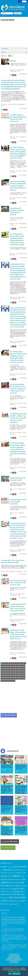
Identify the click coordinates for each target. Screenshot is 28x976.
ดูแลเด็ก (18, 883)
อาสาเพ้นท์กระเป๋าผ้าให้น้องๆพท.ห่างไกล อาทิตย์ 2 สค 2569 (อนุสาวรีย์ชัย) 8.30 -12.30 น (21, 830)
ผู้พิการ (19, 892)
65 (6, 676)
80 (19, 678)
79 (16, 678)
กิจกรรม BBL (11, 867)
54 (4, 674)
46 (9, 672)
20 (19, 665)
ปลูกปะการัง (9, 889)
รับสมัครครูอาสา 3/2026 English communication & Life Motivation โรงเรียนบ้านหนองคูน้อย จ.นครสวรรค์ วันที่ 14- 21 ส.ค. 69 (18, 634)
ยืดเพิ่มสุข (13, 61)
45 (6, 672)
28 (14, 667)
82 (24, 678)
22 (24, 665)
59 (16, 674)
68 (14, 676)
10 (19, 663)
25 (6, 667)
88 (14, 680)
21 (21, 665)
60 (19, 674)
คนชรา (2, 870)
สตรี (11, 894)
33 (1, 669)
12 (24, 663)
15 (6, 665)
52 (24, 672)
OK (10, 973)
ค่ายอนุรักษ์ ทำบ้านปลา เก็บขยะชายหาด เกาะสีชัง (17, 479)
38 (14, 669)
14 (4, 665)
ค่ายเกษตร (9, 872)
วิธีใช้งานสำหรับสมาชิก (14, 957)
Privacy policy (16, 973)
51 (21, 672)
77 (11, 678)
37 (11, 669)
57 (11, 674)
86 (9, 680)
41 (21, 669)
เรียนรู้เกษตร (15, 904)
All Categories (4, 48)
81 (21, 678)
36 (9, 669)
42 (24, 669)
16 (9, 665)
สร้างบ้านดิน (16, 894)
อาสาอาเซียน (19, 901)
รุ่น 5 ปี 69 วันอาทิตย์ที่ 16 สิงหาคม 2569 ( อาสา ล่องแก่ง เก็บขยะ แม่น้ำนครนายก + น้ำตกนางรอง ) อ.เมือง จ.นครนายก (18, 388)
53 (1, 674)
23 (1, 667)
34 (4, 669)
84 (4, 680)
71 (21, 676)
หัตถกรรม (13, 897)
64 (4, 676)
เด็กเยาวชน (8, 904)
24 (4, 667)
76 (9, 678)
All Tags (3, 52)
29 (16, 667)
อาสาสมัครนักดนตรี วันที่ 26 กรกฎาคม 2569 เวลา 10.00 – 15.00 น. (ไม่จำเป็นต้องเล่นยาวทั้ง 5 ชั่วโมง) (18, 607)
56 (9, 674)
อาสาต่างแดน (11, 901)
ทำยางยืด (16, 886)
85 (6, 680)
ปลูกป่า (16, 888)
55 (6, 674)
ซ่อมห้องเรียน (12, 882)
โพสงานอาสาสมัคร (9, 715)
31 (21, 667)
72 (24, 676)
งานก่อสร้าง (18, 873)
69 (16, 676)
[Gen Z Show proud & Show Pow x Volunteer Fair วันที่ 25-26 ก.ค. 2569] (21, 800)
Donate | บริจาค (9, 848)
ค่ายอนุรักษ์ (22, 870)
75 (6, 678)
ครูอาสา (6, 869)
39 (16, 669)
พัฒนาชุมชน (5, 894)
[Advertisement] (14, 34)
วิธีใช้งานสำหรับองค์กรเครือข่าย (14, 959)
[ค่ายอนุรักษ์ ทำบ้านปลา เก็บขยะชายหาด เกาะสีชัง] (7, 759)
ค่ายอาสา (4, 873)
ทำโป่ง (21, 886)
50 (19, 672)
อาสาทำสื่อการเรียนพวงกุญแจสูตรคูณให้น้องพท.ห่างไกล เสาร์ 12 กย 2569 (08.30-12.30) (18, 118)
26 (9, 667)
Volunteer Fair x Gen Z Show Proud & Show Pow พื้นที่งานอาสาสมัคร (12, 561)
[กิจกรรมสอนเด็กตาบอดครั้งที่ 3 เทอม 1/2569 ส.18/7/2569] (21, 759)
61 (21, 674)
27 (11, 667)
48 (14, 672)
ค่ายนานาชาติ (15, 870)
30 (19, 667)
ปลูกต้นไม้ (3, 889)
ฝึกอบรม (23, 891)
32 (24, 667)
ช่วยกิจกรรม (10, 879)
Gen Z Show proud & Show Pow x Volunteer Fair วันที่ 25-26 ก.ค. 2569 (18, 582)
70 (19, 676)
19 (16, 665)
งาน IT (13, 872)
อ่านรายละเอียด (22, 73)
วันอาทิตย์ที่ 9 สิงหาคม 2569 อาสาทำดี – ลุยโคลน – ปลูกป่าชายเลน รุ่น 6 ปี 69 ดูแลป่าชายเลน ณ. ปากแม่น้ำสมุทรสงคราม (18, 418)
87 (11, 680)
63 (1, 676)
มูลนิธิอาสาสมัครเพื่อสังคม (6, 813)
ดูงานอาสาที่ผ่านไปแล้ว (10, 841)
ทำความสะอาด (7, 885)
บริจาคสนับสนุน (14, 962)
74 (4, 678)
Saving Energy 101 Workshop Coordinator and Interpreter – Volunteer (17, 211)
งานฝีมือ (9, 876)
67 (11, 676)
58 (14, 674)
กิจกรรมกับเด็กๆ (20, 866)
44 (4, 672)
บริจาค (25, 886)
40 (19, 669)
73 (1, 678)
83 (1, 680)
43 (1, 672)
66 (9, 676)
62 (24, 674)
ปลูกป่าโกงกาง (10, 891)
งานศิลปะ (16, 875)
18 (14, 665)
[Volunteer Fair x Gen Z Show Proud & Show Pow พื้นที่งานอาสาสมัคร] (7, 800)
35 (6, 669)
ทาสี (22, 882)
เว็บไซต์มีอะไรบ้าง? (14, 955)
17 (11, 665)
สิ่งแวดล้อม (6, 897)
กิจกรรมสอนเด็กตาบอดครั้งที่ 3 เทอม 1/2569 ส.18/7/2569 (18, 502)
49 (16, 672)
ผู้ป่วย (15, 891)
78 (14, 678)
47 (11, 672)
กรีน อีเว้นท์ (3, 769)
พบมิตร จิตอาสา (18, 834)
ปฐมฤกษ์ (17, 771)
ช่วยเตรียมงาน (18, 879)
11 (22, 663)
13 (1, 665)
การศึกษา (4, 866)
